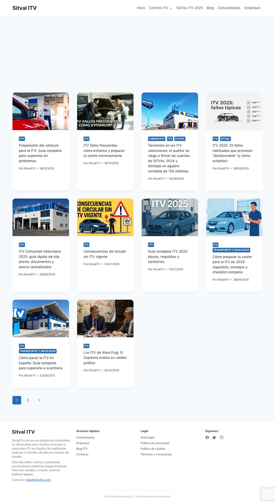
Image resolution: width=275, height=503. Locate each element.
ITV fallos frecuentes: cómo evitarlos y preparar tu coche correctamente (104, 150)
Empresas (253, 8)
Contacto (82, 454)
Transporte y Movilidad (231, 249)
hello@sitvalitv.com (38, 479)
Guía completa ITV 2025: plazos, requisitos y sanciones (168, 256)
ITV (22, 138)
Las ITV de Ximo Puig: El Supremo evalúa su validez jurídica (105, 358)
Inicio (141, 8)
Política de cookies (153, 448)
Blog (210, 8)
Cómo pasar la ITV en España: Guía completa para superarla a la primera (40, 363)
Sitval (180, 138)
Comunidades (229, 8)
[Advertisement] (137, 46)
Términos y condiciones (156, 454)
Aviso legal (148, 437)
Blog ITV (81, 448)
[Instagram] (222, 437)
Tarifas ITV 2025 (189, 8)
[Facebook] (207, 437)
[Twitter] (214, 437)
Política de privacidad (155, 443)
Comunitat (156, 138)
